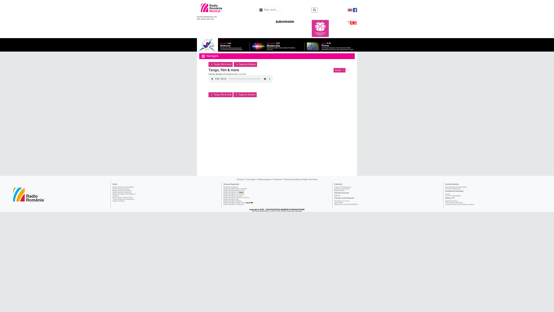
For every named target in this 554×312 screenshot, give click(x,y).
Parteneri (277, 179)
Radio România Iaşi (231, 199)
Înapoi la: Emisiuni (247, 64)
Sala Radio (338, 202)
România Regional (230, 187)
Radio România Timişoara (233, 204)
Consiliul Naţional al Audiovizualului (459, 204)
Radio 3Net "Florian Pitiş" (123, 197)
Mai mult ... (271, 10)
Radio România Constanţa (233, 194)
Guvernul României (453, 189)
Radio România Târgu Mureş (234, 202)
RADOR (337, 196)
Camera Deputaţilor (453, 196)
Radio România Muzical (122, 192)
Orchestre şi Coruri (341, 201)
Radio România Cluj (231, 192)
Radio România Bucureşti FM (235, 189)
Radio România (451, 201)
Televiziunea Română (454, 202)
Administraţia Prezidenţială (456, 187)
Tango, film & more (222, 64)
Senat (447, 194)
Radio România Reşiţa (232, 201)
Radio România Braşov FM (234, 190)
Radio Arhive (339, 190)
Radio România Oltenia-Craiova (236, 197)
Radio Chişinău (119, 201)
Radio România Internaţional (124, 194)
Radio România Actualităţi (123, 187)
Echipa (240, 179)
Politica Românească (342, 187)
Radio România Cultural (122, 190)
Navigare (211, 56)
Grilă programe (264, 179)
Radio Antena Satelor (121, 189)
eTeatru (116, 196)
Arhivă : (338, 70)
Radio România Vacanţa (233, 196)
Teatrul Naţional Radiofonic (123, 199)
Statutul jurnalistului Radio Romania (300, 179)
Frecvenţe (250, 179)
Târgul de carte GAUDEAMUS (346, 204)
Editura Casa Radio (342, 189)
